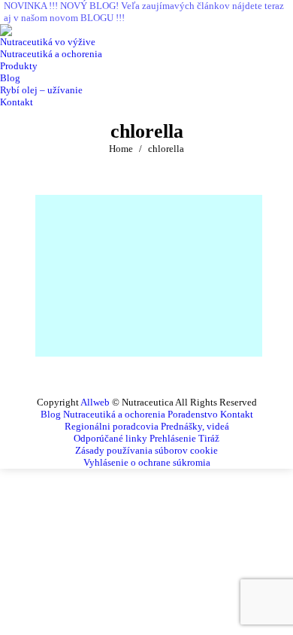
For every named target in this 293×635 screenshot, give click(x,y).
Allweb (95, 402)
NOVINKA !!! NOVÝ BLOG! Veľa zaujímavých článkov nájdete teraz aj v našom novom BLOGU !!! (144, 11)
